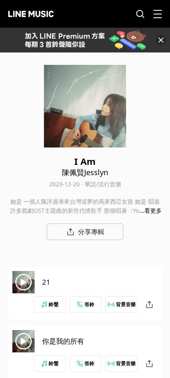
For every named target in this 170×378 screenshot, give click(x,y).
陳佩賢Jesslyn (85, 172)
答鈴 (89, 304)
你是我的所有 (63, 341)
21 (46, 282)
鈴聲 (54, 304)
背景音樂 (126, 304)
